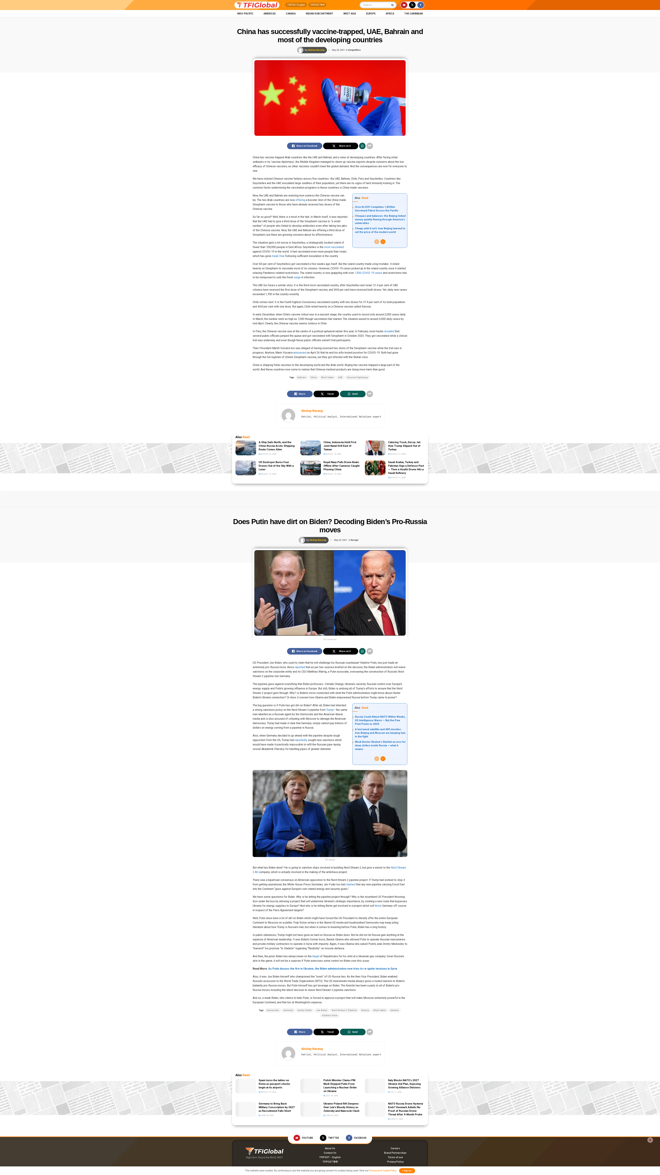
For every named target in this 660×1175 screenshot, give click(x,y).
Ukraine (394, 1010)
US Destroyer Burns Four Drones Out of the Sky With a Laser (276, 466)
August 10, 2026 (268, 1092)
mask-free (278, 256)
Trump (330, 709)
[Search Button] (393, 5)
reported (300, 667)
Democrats (273, 1010)
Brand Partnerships (395, 1152)
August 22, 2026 (268, 454)
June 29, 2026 (331, 1115)
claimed (350, 884)
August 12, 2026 (398, 454)
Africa (390, 13)
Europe (371, 13)
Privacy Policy (395, 1161)
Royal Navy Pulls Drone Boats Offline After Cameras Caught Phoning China (341, 466)
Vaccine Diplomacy (357, 377)
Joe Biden (321, 1010)
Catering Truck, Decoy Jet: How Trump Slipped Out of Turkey (404, 446)
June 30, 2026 (266, 1115)
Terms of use (395, 1157)
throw (378, 905)
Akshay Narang (316, 50)
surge (297, 277)
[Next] (383, 241)
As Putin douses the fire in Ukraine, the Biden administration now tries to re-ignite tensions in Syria (332, 968)
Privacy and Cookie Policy (382, 1170)
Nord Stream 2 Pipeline (344, 1010)
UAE (340, 377)
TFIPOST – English (330, 1157)
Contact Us (330, 1152)
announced (299, 352)
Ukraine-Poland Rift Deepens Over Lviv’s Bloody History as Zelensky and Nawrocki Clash (341, 1107)
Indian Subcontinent (319, 13)
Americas (269, 13)
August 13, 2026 (333, 454)
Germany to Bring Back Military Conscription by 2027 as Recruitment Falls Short (277, 1107)
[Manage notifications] (650, 1140)
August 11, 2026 (398, 477)
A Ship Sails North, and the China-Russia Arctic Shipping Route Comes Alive (277, 446)
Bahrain (302, 377)
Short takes (327, 377)
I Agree (407, 1170)
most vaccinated (334, 247)
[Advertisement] (330, 498)
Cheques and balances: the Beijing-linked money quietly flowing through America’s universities (380, 219)
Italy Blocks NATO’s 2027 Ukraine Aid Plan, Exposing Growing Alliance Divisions (404, 1084)
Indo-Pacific (245, 13)
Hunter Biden (305, 1010)
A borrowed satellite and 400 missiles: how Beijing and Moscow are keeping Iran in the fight (380, 733)
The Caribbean (413, 13)
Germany (288, 1010)
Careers (395, 1148)
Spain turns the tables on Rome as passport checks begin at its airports (274, 1084)
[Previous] (376, 241)
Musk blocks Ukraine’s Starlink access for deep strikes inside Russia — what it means (380, 745)
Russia (365, 1010)
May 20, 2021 (338, 50)
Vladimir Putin (330, 1015)
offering (300, 200)
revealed (389, 331)
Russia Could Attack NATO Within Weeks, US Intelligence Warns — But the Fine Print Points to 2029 (380, 720)
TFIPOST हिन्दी (317, 4)
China (313, 377)
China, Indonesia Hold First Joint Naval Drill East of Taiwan (339, 446)
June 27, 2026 (396, 1119)
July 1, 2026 (396, 1092)
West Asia (349, 13)
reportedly (301, 740)
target (315, 956)
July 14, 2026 (331, 1096)
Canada (291, 13)
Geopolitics (354, 50)
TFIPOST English (296, 4)
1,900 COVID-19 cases (368, 272)
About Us (330, 1148)
